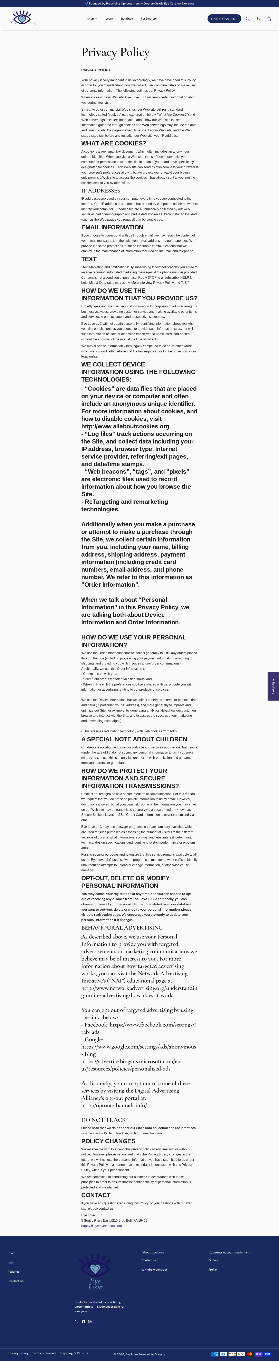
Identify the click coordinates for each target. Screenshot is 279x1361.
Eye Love (132, 1354)
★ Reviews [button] (273, 686)
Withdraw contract (154, 1269)
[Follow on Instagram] (90, 1322)
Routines (127, 18)
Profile (213, 1269)
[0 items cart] (268, 18)
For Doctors (149, 18)
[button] (31, 3)
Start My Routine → (224, 18)
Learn (109, 18)
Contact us (149, 1260)
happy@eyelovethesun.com (101, 1226)
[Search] (248, 18)
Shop (11, 1253)
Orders (213, 1260)
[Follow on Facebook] (83, 1322)
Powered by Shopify (151, 1354)
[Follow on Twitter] (77, 1322)
